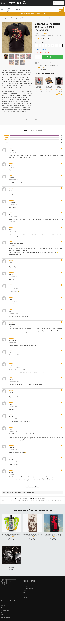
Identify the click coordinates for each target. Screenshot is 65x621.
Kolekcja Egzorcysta (10, 500)
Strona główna (5, 18)
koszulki (37, 498)
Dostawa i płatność (28, 588)
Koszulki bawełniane (57, 500)
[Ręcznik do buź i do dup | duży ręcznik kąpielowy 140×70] (32, 523)
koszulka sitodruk (46, 500)
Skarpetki (3, 612)
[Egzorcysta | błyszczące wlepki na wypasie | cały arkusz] (49, 81)
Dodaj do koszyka (52, 57)
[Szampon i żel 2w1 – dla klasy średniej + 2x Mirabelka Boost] (11, 523)
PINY (2, 615)
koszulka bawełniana (27, 500)
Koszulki (3, 605)
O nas (24, 595)
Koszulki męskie (32, 502)
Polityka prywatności (28, 593)
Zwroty (25, 590)
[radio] (36, 45)
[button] (17, 45)
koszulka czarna (37, 500)
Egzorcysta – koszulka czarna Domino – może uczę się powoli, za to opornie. (59, 87)
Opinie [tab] (25, 130)
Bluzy (2, 608)
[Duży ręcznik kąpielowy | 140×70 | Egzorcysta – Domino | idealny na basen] (53, 523)
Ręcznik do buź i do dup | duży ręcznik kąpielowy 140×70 (32, 535)
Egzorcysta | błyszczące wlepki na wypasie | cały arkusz (49, 87)
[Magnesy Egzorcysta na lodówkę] (39, 81)
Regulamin (26, 586)
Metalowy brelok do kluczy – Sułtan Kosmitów (11, 567)
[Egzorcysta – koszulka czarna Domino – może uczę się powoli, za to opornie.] (59, 81)
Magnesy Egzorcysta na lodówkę (39, 87)
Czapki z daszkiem (6, 610)
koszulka (19, 500)
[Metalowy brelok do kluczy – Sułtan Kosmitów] (11, 555)
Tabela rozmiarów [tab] (36, 130)
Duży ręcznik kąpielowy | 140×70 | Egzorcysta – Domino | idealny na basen (53, 535)
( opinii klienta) (47, 38)
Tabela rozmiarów (40, 49)
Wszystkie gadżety (16, 18)
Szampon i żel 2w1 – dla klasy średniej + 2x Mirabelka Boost (11, 535)
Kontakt (25, 597)
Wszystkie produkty (6, 617)
